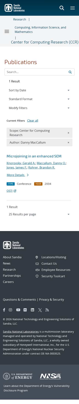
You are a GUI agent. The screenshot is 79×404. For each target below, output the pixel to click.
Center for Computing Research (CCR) (44, 41)
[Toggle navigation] (7, 31)
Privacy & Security (51, 300)
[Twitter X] (41, 310)
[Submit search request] (70, 71)
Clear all (32, 121)
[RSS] (48, 310)
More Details (16, 175)
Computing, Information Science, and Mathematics (40, 29)
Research (19, 19)
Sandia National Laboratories (21, 331)
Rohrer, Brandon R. (41, 167)
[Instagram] (11, 310)
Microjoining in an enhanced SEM (34, 156)
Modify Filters (23, 108)
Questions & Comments (19, 300)
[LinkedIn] (33, 310)
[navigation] (39, 214)
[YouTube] (19, 310)
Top (68, 400)
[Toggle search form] (62, 8)
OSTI (9, 191)
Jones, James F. (17, 167)
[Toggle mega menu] (73, 8)
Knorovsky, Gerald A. (21, 163)
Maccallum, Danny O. (51, 163)
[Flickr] (26, 310)
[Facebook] (4, 310)
